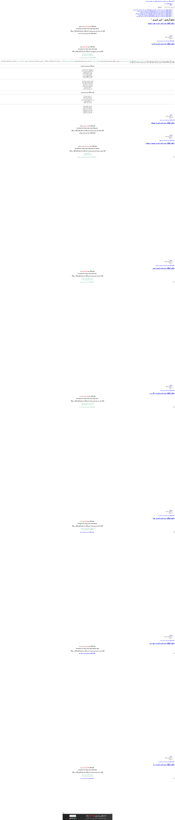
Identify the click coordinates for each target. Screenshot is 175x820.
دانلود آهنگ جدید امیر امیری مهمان (162, 123)
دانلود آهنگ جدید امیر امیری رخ (163, 764)
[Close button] (111, 813)
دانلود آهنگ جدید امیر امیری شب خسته (161, 23)
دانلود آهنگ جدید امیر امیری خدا (163, 518)
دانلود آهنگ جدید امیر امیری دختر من (162, 643)
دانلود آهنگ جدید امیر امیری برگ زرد (162, 393)
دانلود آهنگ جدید (168, 3)
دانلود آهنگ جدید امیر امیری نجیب (163, 44)
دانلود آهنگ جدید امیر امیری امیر (163, 268)
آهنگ (171, 4)
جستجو (159, 7)
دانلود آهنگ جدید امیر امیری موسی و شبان (160, 143)
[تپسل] (63, 813)
